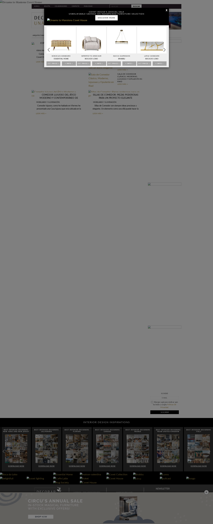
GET (53, 63)
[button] (164, 49)
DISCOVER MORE (106, 18)
